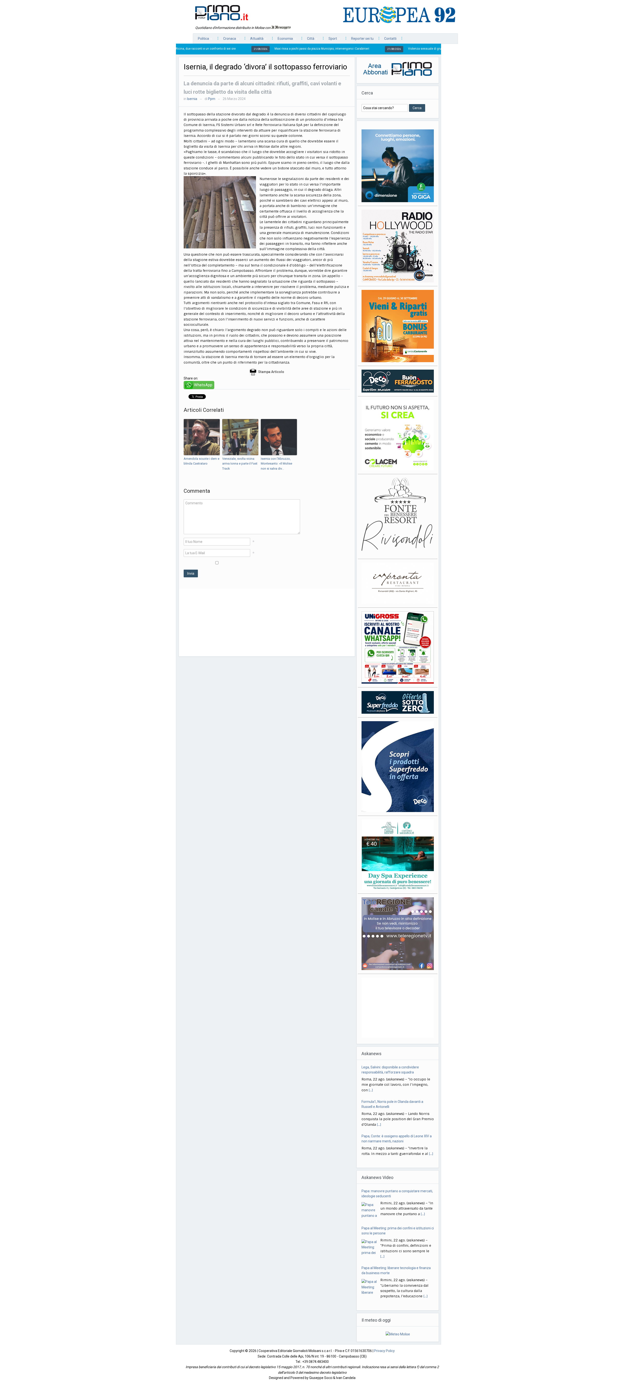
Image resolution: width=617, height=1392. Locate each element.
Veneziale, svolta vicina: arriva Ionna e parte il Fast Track (239, 464)
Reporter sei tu (362, 38)
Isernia (192, 99)
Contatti (390, 38)
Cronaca (227, 40)
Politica (201, 40)
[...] (379, 1090)
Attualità (254, 40)
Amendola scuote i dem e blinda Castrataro (201, 461)
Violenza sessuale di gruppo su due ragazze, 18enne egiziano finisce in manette (389, 48)
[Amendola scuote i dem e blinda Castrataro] (202, 437)
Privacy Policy (384, 1351)
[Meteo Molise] (398, 1334)
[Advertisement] (267, 622)
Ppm (211, 99)
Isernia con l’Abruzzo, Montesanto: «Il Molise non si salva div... (276, 464)
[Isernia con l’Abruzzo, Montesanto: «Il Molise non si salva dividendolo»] (279, 437)
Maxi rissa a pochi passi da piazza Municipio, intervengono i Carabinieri (249, 48)
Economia (283, 40)
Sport (330, 40)
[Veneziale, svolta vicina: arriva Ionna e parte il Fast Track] (240, 437)
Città (308, 40)
